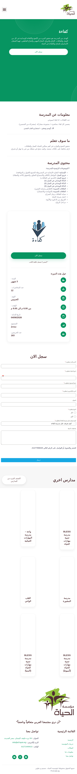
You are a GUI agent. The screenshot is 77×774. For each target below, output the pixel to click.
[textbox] (36, 423)
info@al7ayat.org (19, 742)
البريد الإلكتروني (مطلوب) (69, 391)
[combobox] (38, 424)
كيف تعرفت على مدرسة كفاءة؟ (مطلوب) (65, 420)
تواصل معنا (69, 756)
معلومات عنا (69, 752)
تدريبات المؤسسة (67, 744)
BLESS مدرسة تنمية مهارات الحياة (67, 537)
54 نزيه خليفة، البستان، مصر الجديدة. (18, 738)
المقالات (70, 748)
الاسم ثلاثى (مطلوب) (70, 362)
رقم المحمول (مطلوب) (70, 383)
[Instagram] (20, 757)
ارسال (38, 460)
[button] (4, 9)
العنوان (74, 400)
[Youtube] (14, 757)
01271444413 (26, 747)
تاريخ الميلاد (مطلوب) (70, 371)
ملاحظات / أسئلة (72, 428)
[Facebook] (26, 757)
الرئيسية (70, 740)
